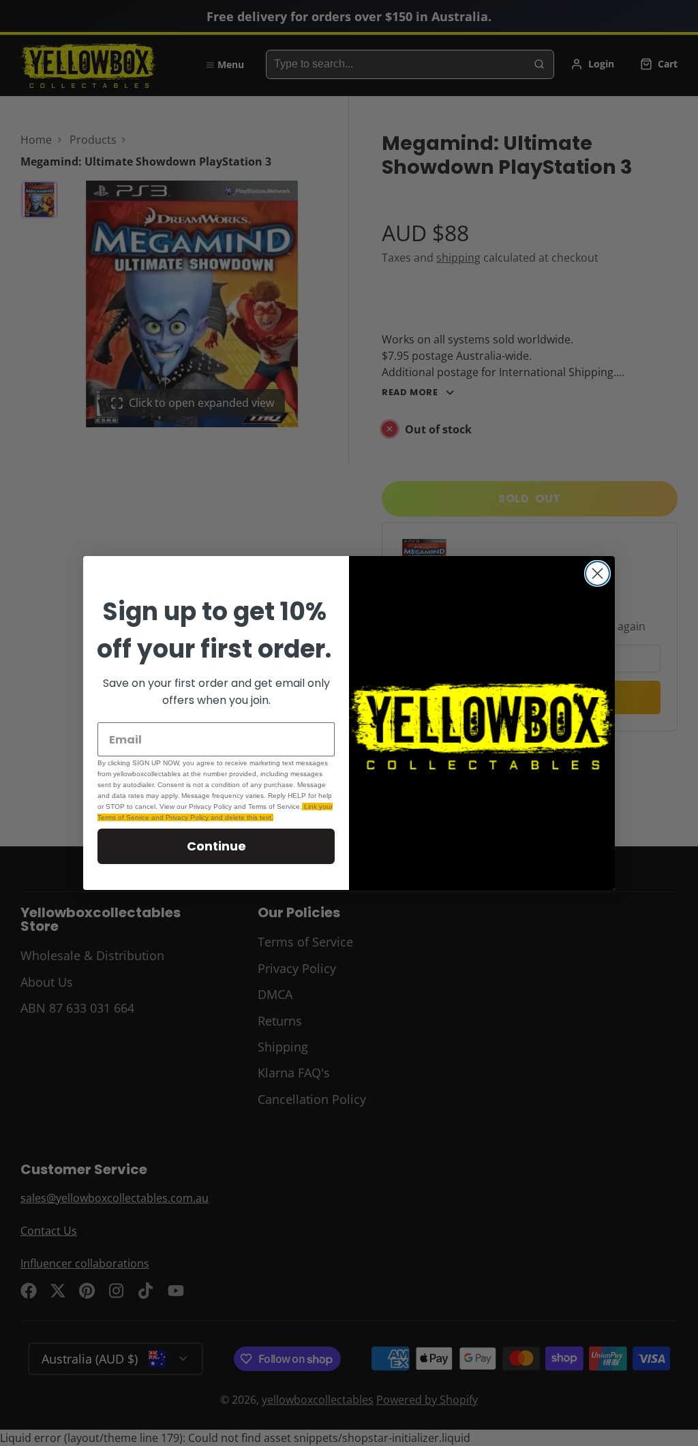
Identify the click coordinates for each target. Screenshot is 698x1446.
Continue (216, 846)
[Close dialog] (597, 573)
